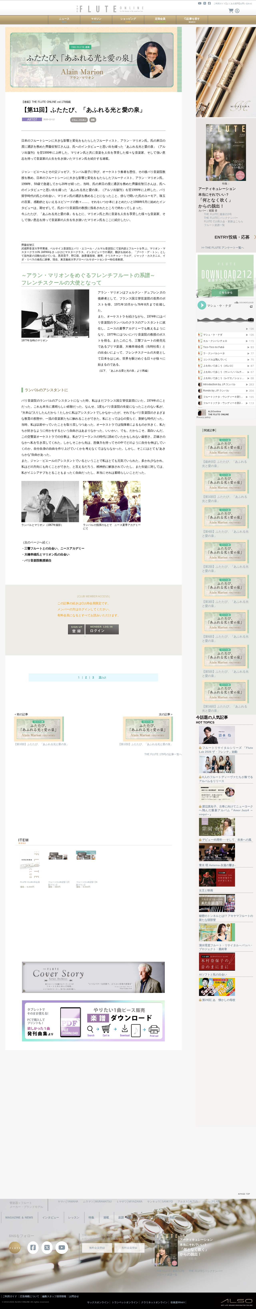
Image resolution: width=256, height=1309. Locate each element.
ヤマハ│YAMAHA (68, 1201)
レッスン (73, 1217)
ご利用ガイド (220, 3)
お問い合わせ (246, 3)
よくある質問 (233, 3)
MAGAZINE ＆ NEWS (19, 1217)
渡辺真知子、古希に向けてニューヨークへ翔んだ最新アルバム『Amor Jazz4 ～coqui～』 (226, 810)
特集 (91, 1217)
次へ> (102, 677)
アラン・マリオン (79, 120)
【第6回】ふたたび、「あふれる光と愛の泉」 (225, 638)
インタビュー (50, 1217)
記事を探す (193, 20)
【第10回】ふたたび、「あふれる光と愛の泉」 (224, 499)
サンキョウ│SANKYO (160, 1201)
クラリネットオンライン (154, 1302)
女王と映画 (206, 890)
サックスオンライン (98, 1302)
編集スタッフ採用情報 (54, 1296)
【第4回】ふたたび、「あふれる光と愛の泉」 (225, 533)
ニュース (64, 20)
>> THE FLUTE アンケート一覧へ (222, 247)
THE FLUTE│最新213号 (218, 214)
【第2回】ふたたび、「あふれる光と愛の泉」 (225, 568)
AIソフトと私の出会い (213, 974)
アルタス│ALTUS (188, 1201)
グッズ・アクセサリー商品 (158, 1217)
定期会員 (160, 20)
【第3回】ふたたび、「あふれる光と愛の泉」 (225, 604)
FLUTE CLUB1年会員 (30, 882)
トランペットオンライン (125, 1302)
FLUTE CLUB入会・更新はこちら (223, 221)
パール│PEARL (212, 1201)
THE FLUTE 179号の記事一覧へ (163, 754)
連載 (93, 120)
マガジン (96, 20)
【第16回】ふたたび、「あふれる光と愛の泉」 (224, 708)
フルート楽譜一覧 (214, 225)
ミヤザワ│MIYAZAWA (129, 1201)
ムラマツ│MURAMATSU (97, 1201)
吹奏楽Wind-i (178, 1302)
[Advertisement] (97, 798)
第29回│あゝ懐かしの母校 (218, 1000)
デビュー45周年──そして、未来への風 (226, 839)
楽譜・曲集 (125, 1217)
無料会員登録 (97, 1247)
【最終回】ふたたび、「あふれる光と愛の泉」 (224, 464)
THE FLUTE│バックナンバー (221, 217)
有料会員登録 (129, 1247)
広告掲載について (29, 1296)
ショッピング (128, 20)
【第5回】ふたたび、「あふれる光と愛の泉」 (225, 673)
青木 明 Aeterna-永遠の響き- (217, 865)
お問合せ (74, 1296)
